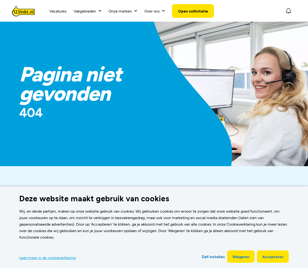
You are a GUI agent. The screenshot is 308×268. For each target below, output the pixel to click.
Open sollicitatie (193, 11)
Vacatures (57, 11)
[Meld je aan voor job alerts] (288, 10)
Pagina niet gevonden (70, 84)
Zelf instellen (213, 256)
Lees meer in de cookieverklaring (47, 257)
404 (31, 112)
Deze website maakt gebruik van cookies (94, 198)
